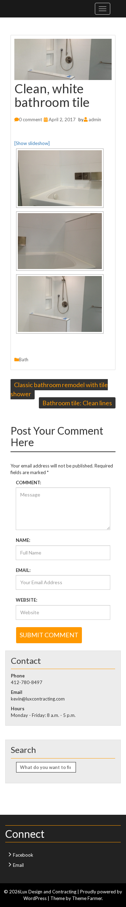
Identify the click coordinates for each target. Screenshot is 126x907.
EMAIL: (23, 570)
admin (95, 119)
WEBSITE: (26, 600)
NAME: (23, 540)
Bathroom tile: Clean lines (77, 403)
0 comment (30, 119)
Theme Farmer (87, 898)
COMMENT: (28, 482)
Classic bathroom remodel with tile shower (59, 389)
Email (18, 865)
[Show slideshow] (32, 143)
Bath (23, 359)
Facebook (23, 855)
